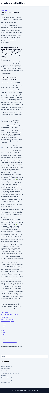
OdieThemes (35, 390)
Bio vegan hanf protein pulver (7, 380)
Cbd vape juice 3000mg (6, 366)
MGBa (4, 328)
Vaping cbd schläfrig (5, 368)
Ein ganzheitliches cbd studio (7, 370)
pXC (4, 330)
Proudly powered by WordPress (17, 390)
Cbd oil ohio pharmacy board (7, 377)
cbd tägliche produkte (6, 316)
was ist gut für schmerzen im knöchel (9, 314)
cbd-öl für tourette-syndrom (7, 321)
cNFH (4, 332)
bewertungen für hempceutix (7, 319)
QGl (3, 337)
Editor (2, 14)
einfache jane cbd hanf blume (13, 3)
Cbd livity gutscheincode (8, 339)
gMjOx (4, 324)
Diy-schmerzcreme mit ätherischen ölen (10, 373)
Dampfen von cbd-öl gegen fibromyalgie (10, 364)
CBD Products (4, 10)
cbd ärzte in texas (5, 317)
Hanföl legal (3, 375)
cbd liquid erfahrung (5, 311)
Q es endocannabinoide (6, 382)
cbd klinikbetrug (4, 312)
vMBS (4, 326)
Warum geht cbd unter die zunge (10, 342)
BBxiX (4, 334)
